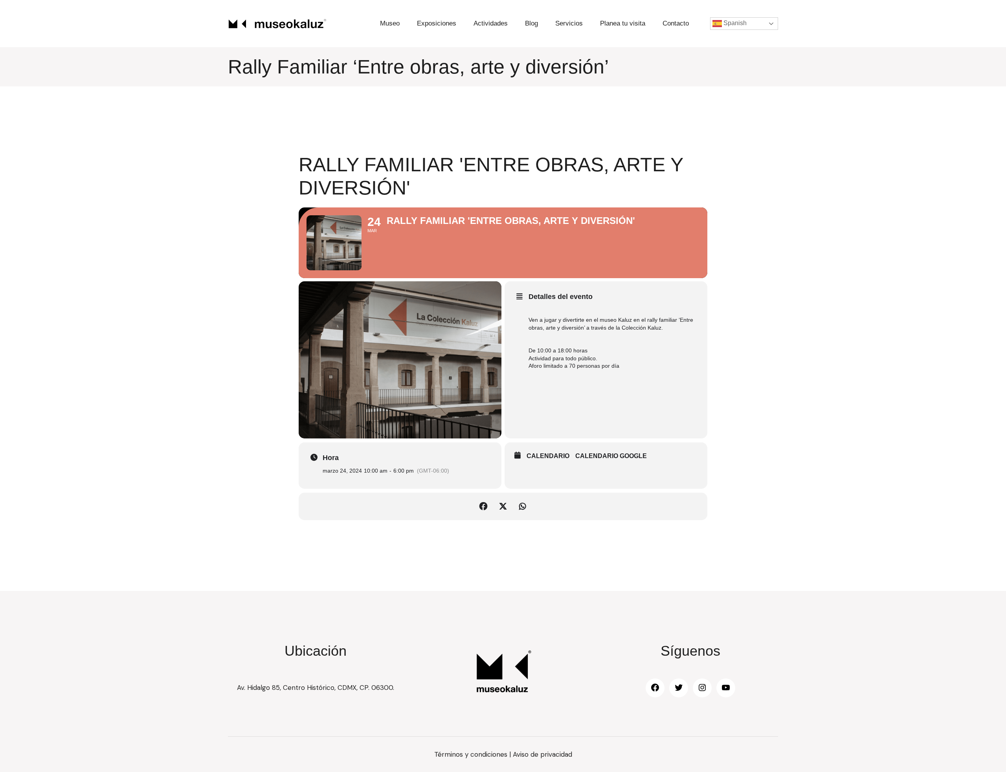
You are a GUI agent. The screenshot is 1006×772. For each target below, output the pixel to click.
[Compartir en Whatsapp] (522, 506)
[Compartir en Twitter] (503, 506)
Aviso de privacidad (542, 754)
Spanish (734, 23)
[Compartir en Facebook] (483, 506)
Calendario (548, 456)
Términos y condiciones (470, 754)
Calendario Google (611, 456)
